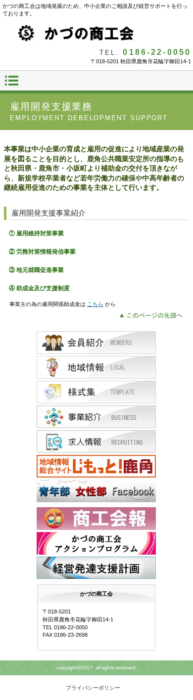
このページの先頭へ (153, 314)
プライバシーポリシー (93, 688)
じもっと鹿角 (96, 466)
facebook (96, 491)
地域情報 (96, 367)
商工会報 (96, 518)
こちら (95, 304)
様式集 (96, 392)
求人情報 (96, 441)
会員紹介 (96, 342)
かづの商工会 (96, 33)
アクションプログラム (96, 543)
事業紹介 (96, 416)
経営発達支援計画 (96, 568)
